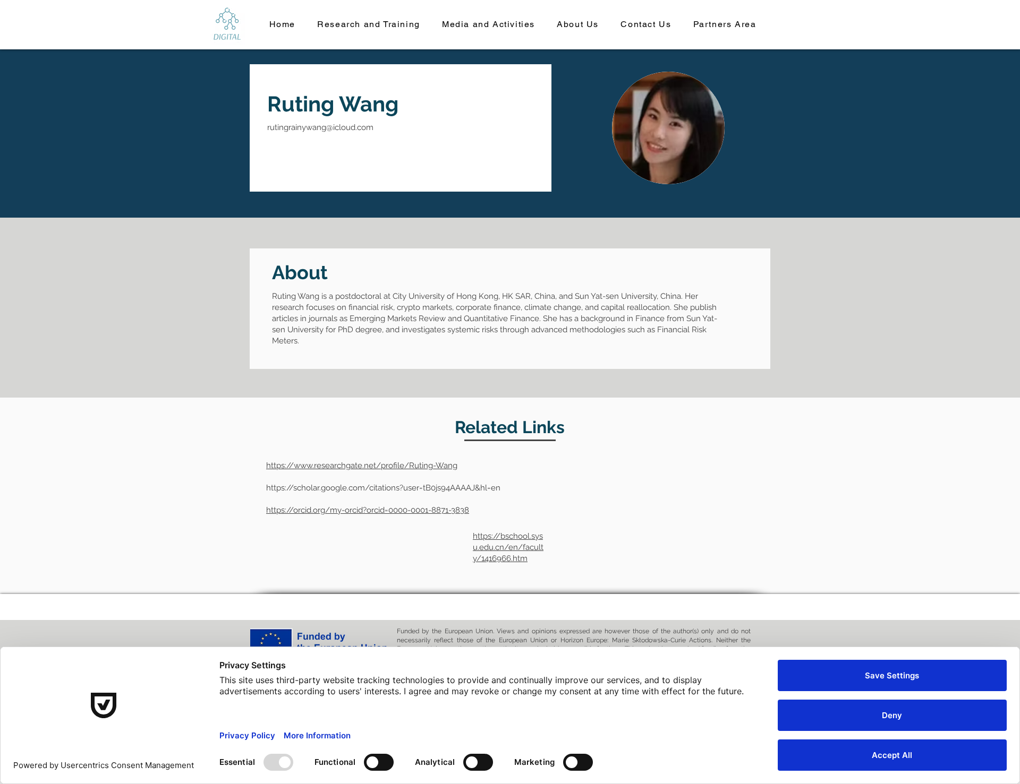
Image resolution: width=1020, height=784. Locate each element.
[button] (369, 25)
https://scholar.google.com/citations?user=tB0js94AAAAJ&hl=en (383, 488)
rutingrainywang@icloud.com (320, 127)
